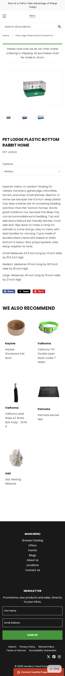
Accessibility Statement (42, 650)
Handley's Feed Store (36, 666)
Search (12, 646)
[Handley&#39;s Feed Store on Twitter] (48, 657)
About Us (32, 560)
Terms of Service (16, 650)
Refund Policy (46, 646)
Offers (32, 545)
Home (5, 35)
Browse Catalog (32, 540)
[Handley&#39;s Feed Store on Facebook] (54, 657)
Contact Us (32, 570)
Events (32, 550)
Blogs (32, 555)
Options (7, 164)
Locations (32, 565)
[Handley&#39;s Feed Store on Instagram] (59, 657)
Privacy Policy (27, 646)
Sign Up (32, 635)
